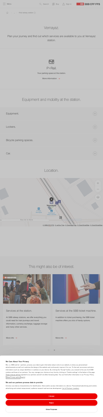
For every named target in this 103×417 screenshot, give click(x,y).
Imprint (23, 377)
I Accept (51, 396)
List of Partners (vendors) (70, 388)
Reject (51, 403)
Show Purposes (51, 409)
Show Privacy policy (13, 377)
